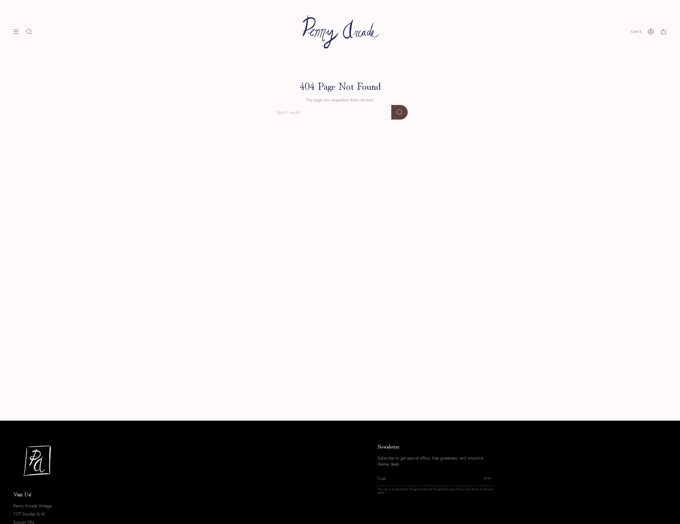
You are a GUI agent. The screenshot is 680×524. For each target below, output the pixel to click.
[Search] (399, 112)
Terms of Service (482, 489)
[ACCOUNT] (651, 31)
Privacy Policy (455, 489)
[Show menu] (16, 31)
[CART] (663, 31)
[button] (29, 31)
